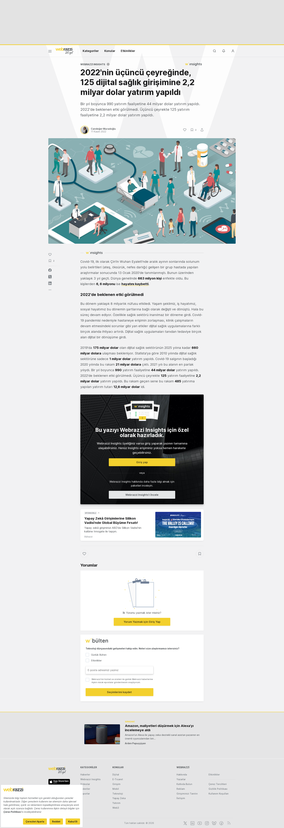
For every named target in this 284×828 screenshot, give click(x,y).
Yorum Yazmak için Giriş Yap (142, 621)
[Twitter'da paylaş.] (50, 276)
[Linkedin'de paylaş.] (50, 283)
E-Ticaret (117, 779)
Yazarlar (181, 779)
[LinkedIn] (192, 823)
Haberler (85, 774)
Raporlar (85, 793)
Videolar (85, 784)
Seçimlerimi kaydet (119, 692)
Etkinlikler (128, 51)
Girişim (116, 784)
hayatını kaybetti (135, 284)
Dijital (115, 774)
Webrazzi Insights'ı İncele (141, 494)
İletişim (181, 798)
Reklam (181, 788)
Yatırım (116, 803)
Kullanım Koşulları (219, 793)
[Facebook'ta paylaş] (50, 270)
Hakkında (182, 774)
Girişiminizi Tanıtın (187, 793)
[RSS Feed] (228, 823)
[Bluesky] (214, 823)
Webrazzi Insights (90, 779)
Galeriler (85, 788)
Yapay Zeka (119, 798)
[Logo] (64, 50)
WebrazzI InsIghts (92, 64)
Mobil (115, 788)
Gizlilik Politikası (218, 788)
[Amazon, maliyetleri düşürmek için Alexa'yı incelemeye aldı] (102, 734)
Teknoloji (117, 793)
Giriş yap (142, 462)
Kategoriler (91, 51)
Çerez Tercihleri (218, 784)
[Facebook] (221, 823)
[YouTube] (199, 823)
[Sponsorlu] (178, 525)
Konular (109, 51)
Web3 (115, 807)
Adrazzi (88, 536)
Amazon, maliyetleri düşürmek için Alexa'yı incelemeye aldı (159, 728)
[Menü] (50, 51)
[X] (185, 823)
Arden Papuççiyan (135, 743)
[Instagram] (207, 823)
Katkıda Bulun (184, 784)
